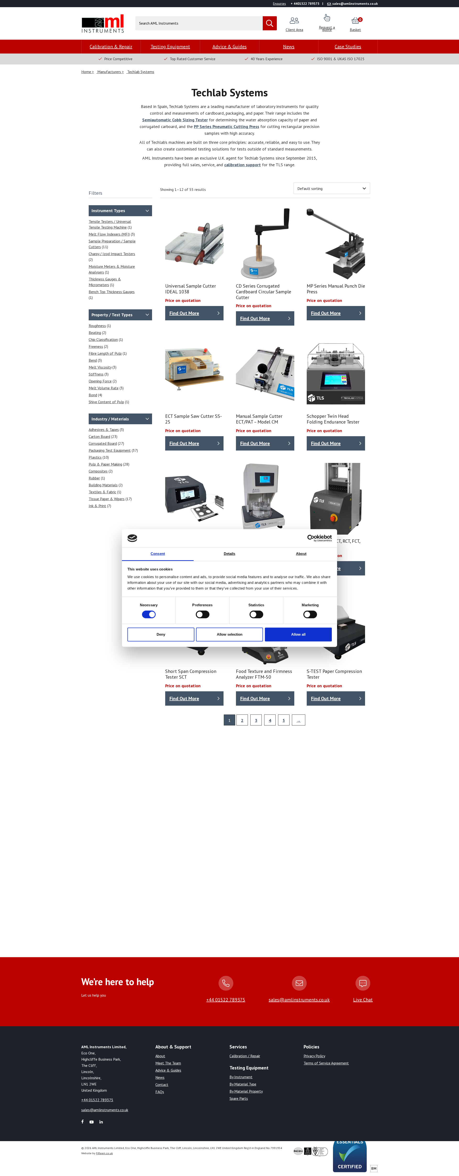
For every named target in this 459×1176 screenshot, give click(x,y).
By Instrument (241, 1076)
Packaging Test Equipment (110, 450)
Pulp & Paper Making (105, 464)
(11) (112, 244)
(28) (109, 464)
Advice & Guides (230, 46)
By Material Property (246, 1091)
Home (86, 71)
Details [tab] (229, 554)
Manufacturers (109, 71)
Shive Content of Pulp (106, 401)
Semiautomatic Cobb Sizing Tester (175, 120)
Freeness (96, 346)
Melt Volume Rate (104, 388)
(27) (106, 443)
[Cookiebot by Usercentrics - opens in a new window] (311, 538)
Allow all (298, 634)
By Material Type (243, 1084)
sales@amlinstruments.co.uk (299, 1000)
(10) (99, 457)
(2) (112, 256)
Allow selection (229, 634)
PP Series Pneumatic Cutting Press (226, 126)
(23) (103, 436)
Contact (161, 1084)
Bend (93, 360)
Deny (161, 634)
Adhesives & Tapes (104, 429)
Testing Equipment (170, 46)
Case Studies (348, 46)
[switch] (202, 614)
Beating (95, 332)
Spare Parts (239, 1098)
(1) (110, 224)
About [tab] (301, 554)
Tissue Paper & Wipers (107, 498)
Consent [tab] (158, 554)
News (289, 46)
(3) (112, 234)
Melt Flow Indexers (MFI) (109, 234)
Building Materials (103, 485)
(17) (110, 498)
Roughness (97, 325)
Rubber (94, 478)
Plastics (95, 457)
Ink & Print (97, 505)
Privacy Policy (314, 1055)
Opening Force (100, 381)
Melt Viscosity (100, 367)
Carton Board (99, 436)
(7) (100, 505)
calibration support (242, 164)
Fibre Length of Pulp (105, 353)
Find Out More (184, 313)
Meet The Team (168, 1063)
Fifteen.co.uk (104, 1153)
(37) (113, 450)
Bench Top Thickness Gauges (112, 291)
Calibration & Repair (111, 46)
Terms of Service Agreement (326, 1063)
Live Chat (363, 1000)
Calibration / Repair (245, 1055)
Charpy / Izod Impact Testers (112, 253)
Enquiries (279, 3)
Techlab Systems (140, 71)
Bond (93, 394)
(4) (95, 394)
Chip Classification (103, 339)
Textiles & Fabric (102, 491)
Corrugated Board (103, 443)
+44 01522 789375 (225, 1000)
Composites (98, 471)
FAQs (159, 1091)
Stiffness (96, 374)
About (160, 1055)
